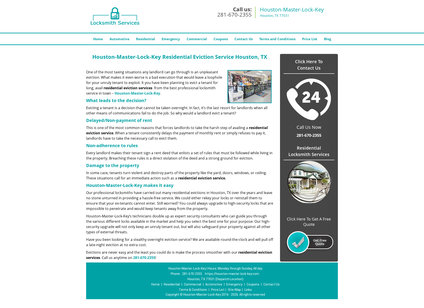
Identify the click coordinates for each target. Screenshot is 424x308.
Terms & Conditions (193, 289)
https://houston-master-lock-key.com (232, 274)
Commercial (197, 39)
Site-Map (234, 289)
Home (98, 39)
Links (248, 289)
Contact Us (244, 39)
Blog (327, 39)
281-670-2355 (234, 14)
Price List (309, 39)
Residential (145, 39)
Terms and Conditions (277, 39)
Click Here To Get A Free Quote (309, 221)
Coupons (221, 39)
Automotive (119, 39)
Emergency (171, 39)
